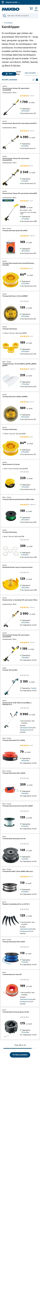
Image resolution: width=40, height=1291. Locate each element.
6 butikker (25, 181)
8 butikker (25, 146)
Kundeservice (25, 730)
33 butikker (25, 284)
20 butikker (25, 520)
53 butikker (25, 316)
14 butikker (25, 487)
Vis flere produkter (20, 1054)
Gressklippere (8, 23)
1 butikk (33, 688)
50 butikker (25, 417)
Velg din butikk (12, 2)
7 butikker (24, 962)
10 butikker (25, 1032)
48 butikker (25, 251)
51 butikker (25, 452)
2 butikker (24, 859)
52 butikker (25, 351)
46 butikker (25, 111)
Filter (11, 74)
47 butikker (25, 219)
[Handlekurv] (31, 8)
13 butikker (25, 657)
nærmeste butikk (26, 728)
